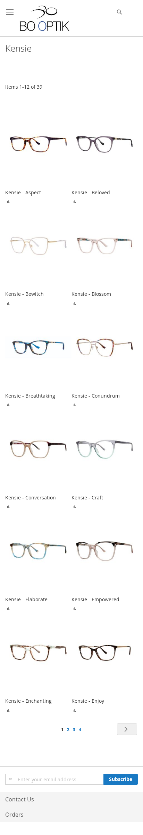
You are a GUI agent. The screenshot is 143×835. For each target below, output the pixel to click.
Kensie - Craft (87, 497)
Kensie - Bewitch (24, 294)
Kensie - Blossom (91, 294)
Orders (14, 814)
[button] (8, 201)
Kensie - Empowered (95, 599)
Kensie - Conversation (30, 497)
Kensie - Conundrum (96, 395)
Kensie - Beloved (91, 192)
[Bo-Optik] (44, 18)
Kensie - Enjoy (88, 701)
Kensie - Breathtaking (30, 395)
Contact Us (19, 799)
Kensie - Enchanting (28, 701)
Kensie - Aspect (23, 192)
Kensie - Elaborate (26, 599)
